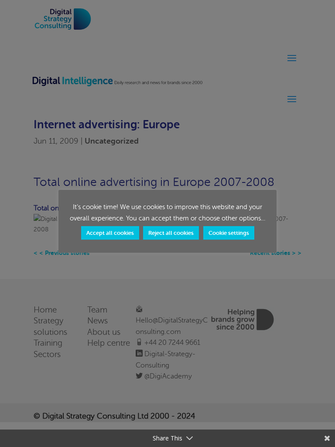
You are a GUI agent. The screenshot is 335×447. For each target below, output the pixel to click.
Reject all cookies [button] (171, 233)
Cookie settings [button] (229, 233)
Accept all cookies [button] (110, 233)
